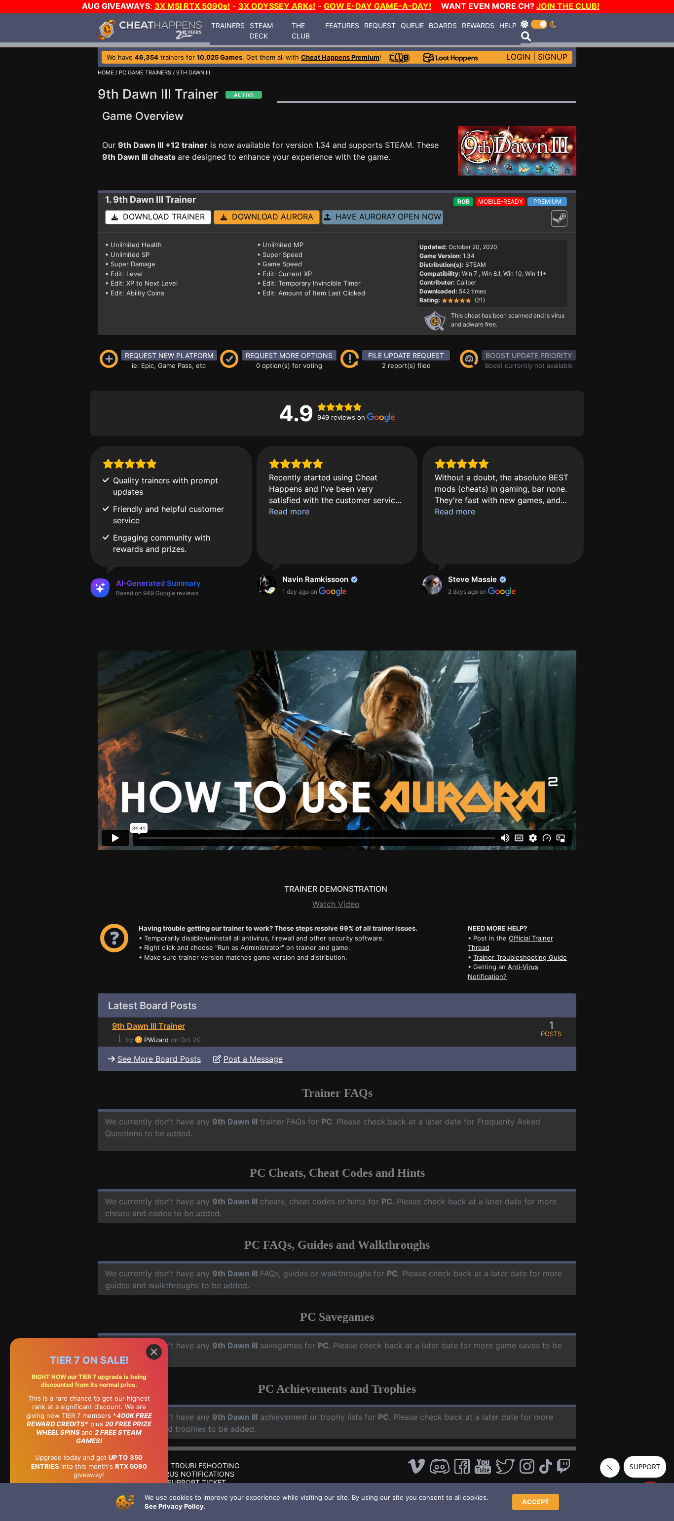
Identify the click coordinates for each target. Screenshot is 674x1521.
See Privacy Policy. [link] (175, 1506)
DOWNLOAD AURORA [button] (270, 216)
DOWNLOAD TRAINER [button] (161, 216)
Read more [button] (289, 511)
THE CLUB (301, 30)
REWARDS (478, 25)
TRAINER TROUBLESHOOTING (189, 1465)
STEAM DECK (261, 30)
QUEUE (412, 25)
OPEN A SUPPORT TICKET (183, 1482)
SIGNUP (552, 57)
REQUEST (380, 25)
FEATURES (342, 25)
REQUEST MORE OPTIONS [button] (289, 355)
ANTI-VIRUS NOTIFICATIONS (187, 1474)
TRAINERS (228, 25)
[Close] (154, 1352)
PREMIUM (547, 201)
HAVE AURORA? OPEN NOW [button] (386, 216)
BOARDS (443, 25)
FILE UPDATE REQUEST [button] (406, 355)
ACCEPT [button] (535, 1502)
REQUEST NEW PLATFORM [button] (169, 355)
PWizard (156, 1040)
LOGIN (518, 57)
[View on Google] (266, 585)
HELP (508, 25)
